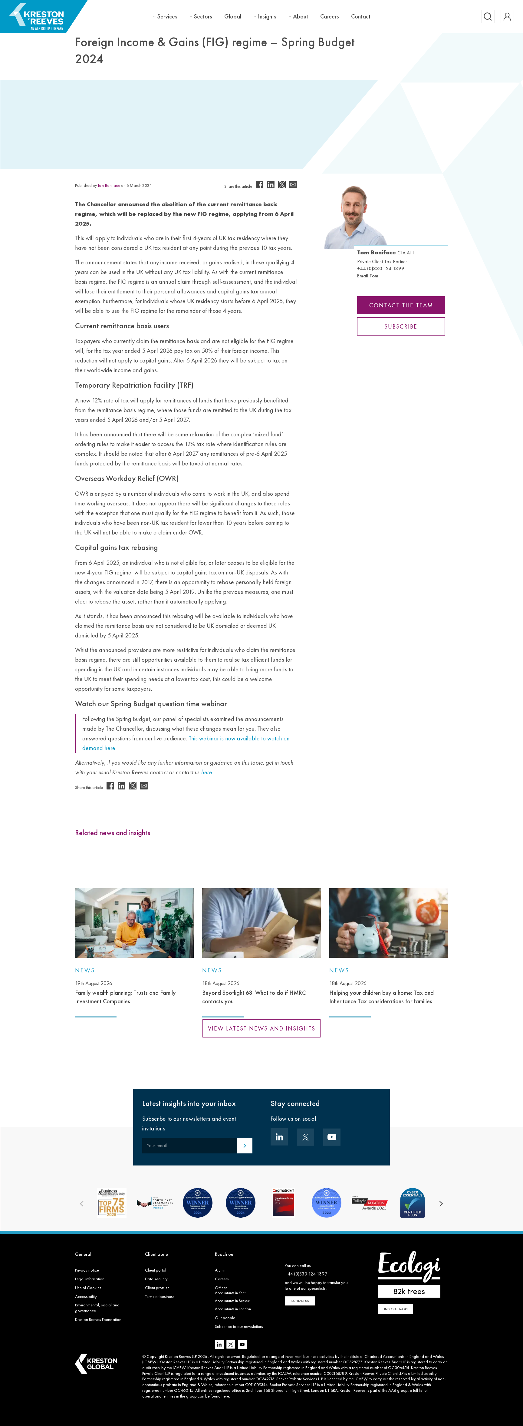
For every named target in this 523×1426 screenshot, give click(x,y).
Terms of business (160, 1296)
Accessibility (86, 1296)
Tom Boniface (109, 185)
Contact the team (401, 305)
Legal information (89, 1279)
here (225, 1396)
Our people (225, 1317)
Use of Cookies (88, 1287)
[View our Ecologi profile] (409, 1274)
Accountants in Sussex (232, 1300)
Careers (329, 16)
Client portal (155, 1270)
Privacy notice (87, 1270)
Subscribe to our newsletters (239, 1326)
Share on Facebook (259, 184)
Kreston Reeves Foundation (98, 1319)
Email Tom (367, 275)
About (300, 16)
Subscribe (401, 326)
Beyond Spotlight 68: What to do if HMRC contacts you (254, 992)
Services (167, 16)
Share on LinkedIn (271, 184)
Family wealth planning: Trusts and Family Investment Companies (125, 992)
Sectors (203, 16)
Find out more (396, 1309)
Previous (81, 1204)
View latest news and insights (261, 1028)
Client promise (157, 1287)
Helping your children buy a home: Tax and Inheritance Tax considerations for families (381, 992)
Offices (221, 1287)
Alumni (220, 1270)
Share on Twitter (282, 184)
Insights (267, 16)
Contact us (300, 1301)
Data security (156, 1279)
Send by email (293, 184)
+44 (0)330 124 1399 (380, 268)
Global (232, 16)
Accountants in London (233, 1309)
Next (441, 1204)
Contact (360, 16)
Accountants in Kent (230, 1292)
